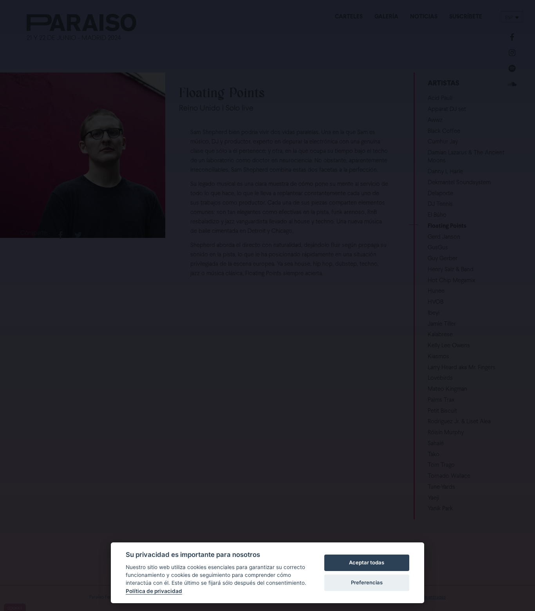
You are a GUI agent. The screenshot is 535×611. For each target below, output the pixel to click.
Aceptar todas (366, 562)
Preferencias (367, 582)
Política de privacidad (154, 591)
